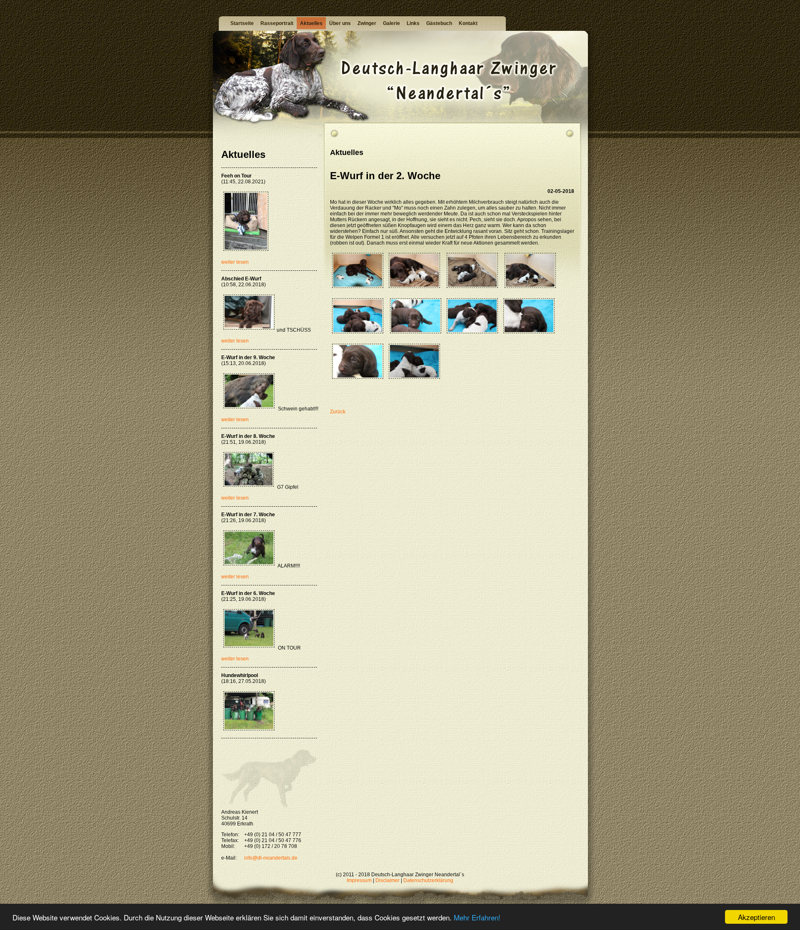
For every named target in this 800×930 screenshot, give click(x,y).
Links (413, 23)
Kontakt (468, 23)
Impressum (359, 880)
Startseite (242, 23)
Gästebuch (439, 23)
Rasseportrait (276, 23)
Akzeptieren (756, 917)
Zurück (337, 412)
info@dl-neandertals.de (271, 858)
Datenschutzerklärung (428, 880)
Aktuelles (311, 23)
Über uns (340, 23)
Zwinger (367, 23)
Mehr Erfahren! (477, 917)
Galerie (391, 23)
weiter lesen (235, 262)
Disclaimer (387, 880)
